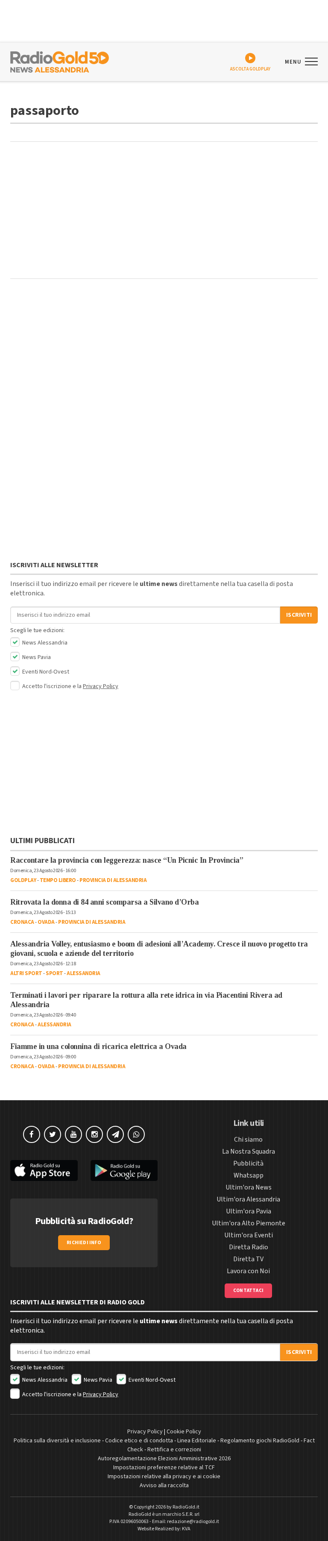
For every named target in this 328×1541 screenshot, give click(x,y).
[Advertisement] (164, 210)
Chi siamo (248, 1139)
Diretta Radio (248, 1247)
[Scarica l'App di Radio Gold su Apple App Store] (44, 1170)
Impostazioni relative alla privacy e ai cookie (164, 1476)
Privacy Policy (100, 686)
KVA (186, 1528)
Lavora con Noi (248, 1271)
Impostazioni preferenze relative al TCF (164, 1467)
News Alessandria (44, 643)
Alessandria (83, 973)
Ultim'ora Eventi (248, 1235)
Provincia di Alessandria (112, 880)
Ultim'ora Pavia (248, 1211)
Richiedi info (84, 1242)
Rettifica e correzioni (174, 1449)
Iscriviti (299, 615)
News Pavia (36, 657)
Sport (54, 973)
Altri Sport (26, 973)
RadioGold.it (186, 1507)
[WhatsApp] (136, 1134)
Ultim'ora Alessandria (248, 1199)
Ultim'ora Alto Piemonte (248, 1223)
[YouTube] (73, 1134)
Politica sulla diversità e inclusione (57, 1440)
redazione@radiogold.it (193, 1521)
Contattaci (248, 1290)
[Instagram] (94, 1134)
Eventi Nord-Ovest (45, 672)
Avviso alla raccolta (164, 1485)
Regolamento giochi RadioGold (259, 1440)
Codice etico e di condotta (139, 1440)
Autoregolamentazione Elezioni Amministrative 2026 (164, 1458)
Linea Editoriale (196, 1440)
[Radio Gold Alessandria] (59, 61)
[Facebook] (31, 1134)
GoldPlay (23, 880)
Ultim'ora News (249, 1187)
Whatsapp (249, 1175)
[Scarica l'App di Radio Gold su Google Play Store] (124, 1170)
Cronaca (22, 922)
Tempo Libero (58, 880)
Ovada (46, 922)
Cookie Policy (184, 1431)
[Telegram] (115, 1134)
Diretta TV (248, 1259)
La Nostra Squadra (248, 1151)
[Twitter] (52, 1134)
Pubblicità (248, 1163)
